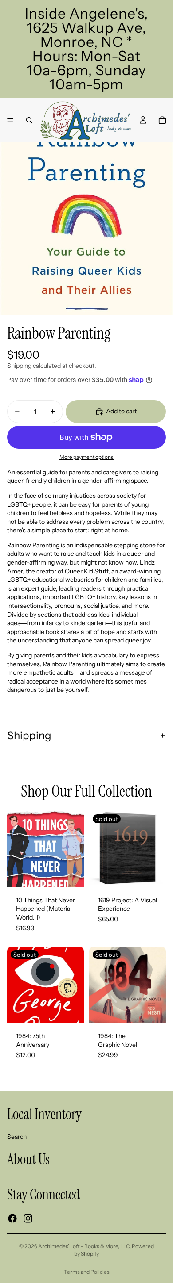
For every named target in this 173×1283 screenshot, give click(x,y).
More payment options (86, 457)
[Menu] (10, 120)
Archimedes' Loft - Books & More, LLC (84, 1246)
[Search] (29, 120)
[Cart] (162, 120)
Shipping (29, 735)
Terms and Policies (87, 1271)
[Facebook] (12, 1218)
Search (17, 1137)
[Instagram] (28, 1218)
